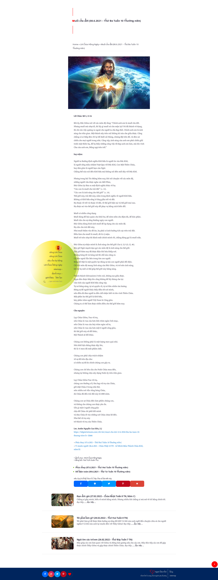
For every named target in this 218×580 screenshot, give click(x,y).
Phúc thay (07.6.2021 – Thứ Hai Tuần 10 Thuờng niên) (98, 442)
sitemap (58, 269)
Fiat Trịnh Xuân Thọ (90, 460)
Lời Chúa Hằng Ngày (93, 458)
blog (171, 572)
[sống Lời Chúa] (52, 247)
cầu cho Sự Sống (54, 260)
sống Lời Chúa (55, 252)
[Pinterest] (123, 484)
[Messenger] (95, 484)
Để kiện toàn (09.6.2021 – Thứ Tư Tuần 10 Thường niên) (103, 471)
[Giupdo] (70, 574)
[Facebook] (81, 484)
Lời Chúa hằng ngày (53, 265)
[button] (215, 564)
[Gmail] (137, 484)
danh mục (57, 273)
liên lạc (59, 277)
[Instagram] (51, 574)
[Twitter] (109, 484)
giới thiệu (50, 277)
